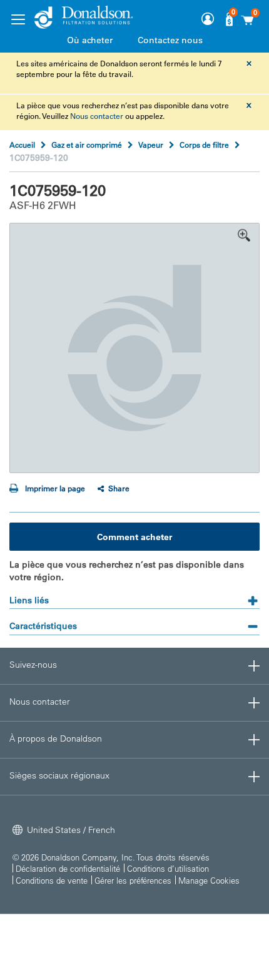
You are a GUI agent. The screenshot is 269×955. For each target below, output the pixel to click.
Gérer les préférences (132, 880)
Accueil (22, 145)
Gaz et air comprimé (86, 145)
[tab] (134, 596)
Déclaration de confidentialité (68, 868)
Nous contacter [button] (39, 701)
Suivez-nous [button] (33, 664)
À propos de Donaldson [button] (55, 738)
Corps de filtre (204, 145)
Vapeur (150, 145)
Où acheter (90, 40)
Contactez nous (170, 40)
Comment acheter (134, 537)
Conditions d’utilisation (168, 868)
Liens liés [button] (29, 600)
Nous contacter (96, 116)
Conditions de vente (52, 880)
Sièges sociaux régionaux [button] (59, 775)
